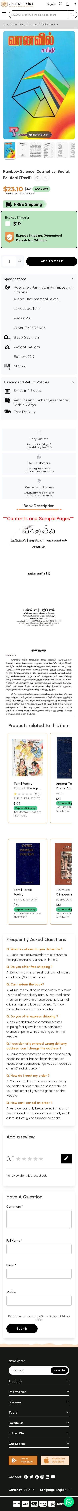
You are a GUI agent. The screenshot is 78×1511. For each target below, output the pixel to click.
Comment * (14, 1206)
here (48, 1086)
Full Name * (14, 1240)
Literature (53, 24)
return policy (45, 1009)
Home (5, 24)
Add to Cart (52, 261)
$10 (17, 223)
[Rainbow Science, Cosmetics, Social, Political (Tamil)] (10, 151)
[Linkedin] (47, 1477)
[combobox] (38, 14)
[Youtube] (53, 1477)
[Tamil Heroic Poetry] (27, 883)
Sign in (51, 4)
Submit (22, 1328)
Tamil (43, 24)
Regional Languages (28, 24)
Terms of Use (48, 1316)
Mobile (11, 1292)
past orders (21, 1091)
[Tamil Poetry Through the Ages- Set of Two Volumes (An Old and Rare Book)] (27, 777)
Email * (11, 1265)
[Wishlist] (60, 3)
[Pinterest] (37, 1477)
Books (14, 24)
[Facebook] (26, 1477)
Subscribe (59, 1370)
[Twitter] (31, 1477)
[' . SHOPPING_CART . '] (67, 3)
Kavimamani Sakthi (43, 299)
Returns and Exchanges (34, 400)
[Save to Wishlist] (37, 178)
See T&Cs (47, 447)
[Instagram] (42, 1477)
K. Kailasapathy (27, 899)
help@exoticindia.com (25, 1068)
